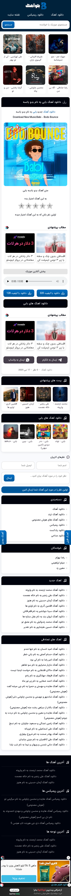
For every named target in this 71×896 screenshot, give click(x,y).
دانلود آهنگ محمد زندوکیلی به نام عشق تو (43, 622)
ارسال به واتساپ (16, 360)
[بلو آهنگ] (36, 5)
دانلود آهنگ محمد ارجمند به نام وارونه (45, 590)
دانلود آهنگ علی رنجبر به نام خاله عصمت (44, 595)
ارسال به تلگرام (49, 360)
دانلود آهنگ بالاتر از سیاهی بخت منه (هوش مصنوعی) (37, 707)
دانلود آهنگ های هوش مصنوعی (48, 520)
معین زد (60, 568)
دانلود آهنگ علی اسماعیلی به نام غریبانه (44, 729)
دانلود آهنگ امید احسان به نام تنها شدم (44, 649)
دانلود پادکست (57, 530)
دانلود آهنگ (57, 15)
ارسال (9, 478)
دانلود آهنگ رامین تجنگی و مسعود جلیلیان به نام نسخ (37, 723)
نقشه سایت (14, 15)
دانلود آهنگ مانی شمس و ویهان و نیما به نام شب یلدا (37, 745)
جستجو (8, 25)
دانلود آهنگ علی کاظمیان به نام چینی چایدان (42, 739)
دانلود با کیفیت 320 (50, 293)
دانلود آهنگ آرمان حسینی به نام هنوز (46, 600)
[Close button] (68, 857)
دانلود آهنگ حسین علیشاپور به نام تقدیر (44, 627)
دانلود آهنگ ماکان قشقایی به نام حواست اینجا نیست (38, 670)
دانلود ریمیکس (35, 15)
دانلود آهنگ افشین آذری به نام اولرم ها (45, 606)
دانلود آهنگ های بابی (35, 303)
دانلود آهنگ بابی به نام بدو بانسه (42, 102)
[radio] (50, 206)
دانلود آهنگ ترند (56, 514)
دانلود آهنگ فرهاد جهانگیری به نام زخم (45, 676)
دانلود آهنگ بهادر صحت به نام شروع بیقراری (42, 734)
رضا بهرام (60, 557)
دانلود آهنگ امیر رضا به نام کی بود (47, 660)
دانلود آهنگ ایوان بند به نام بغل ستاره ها (44, 617)
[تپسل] (1, 885)
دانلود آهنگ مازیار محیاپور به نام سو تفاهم (43, 665)
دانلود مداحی (58, 536)
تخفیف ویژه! (19, 878)
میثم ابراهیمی (58, 563)
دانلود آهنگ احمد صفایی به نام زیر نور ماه (43, 681)
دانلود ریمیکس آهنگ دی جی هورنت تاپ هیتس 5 (35, 823)
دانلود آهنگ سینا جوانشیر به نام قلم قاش (44, 611)
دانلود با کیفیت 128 (17, 293)
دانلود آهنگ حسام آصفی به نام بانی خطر (44, 654)
